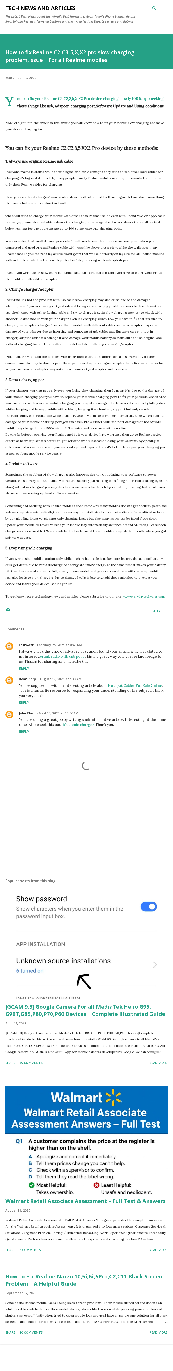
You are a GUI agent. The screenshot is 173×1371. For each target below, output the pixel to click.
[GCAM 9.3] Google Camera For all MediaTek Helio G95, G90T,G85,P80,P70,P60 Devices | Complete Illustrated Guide (85, 1010)
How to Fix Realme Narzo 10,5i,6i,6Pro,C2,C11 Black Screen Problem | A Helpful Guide (83, 1280)
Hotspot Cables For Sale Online (135, 685)
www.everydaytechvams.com (143, 596)
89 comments (31, 1063)
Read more (158, 1063)
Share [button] (157, 611)
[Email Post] (8, 611)
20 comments (31, 1332)
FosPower (26, 645)
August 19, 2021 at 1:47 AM (61, 679)
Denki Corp (27, 679)
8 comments (30, 1250)
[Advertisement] (86, 832)
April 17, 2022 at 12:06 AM (58, 713)
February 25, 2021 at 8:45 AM (59, 645)
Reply (24, 668)
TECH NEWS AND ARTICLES (40, 8)
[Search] (154, 8)
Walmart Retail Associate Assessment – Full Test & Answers (85, 1201)
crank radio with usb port (62, 656)
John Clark (27, 713)
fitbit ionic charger (77, 724)
